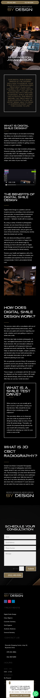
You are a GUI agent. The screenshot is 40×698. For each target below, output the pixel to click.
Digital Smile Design (10, 614)
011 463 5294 (29, 2)
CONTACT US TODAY (20, 695)
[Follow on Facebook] (5, 601)
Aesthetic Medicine (10, 629)
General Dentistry (9, 632)
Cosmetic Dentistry (10, 621)
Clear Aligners (8, 618)
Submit (31, 569)
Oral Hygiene (8, 625)
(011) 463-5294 (14, 575)
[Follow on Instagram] (9, 601)
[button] (36, 694)
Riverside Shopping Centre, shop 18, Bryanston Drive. (16, 646)
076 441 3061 (11, 2)
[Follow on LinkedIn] (13, 601)
